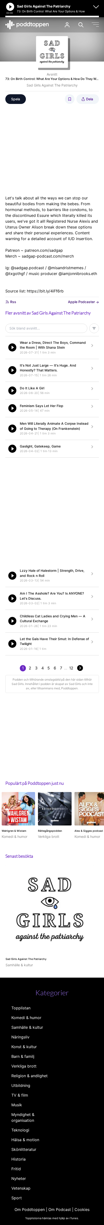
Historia (18, 1159)
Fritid (16, 1168)
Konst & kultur (24, 1046)
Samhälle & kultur (27, 1027)
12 (71, 668)
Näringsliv (20, 1037)
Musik (16, 1104)
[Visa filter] (94, 328)
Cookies (81, 1209)
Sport (16, 1197)
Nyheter (18, 1178)
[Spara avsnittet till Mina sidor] (69, 99)
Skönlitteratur (23, 1149)
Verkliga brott (24, 1066)
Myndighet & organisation (22, 1117)
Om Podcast (59, 1209)
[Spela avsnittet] (12, 347)
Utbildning (20, 1085)
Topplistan (20, 1007)
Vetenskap (20, 1188)
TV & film (19, 1095)
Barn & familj (22, 1056)
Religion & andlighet (29, 1075)
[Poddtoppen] (27, 25)
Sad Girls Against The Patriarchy (52, 85)
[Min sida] (67, 25)
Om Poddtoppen (30, 1209)
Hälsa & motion (25, 1139)
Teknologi (20, 1130)
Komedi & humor (26, 1017)
